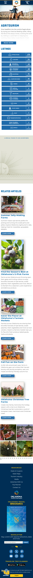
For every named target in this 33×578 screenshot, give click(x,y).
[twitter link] (16, 551)
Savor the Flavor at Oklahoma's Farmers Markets (12, 318)
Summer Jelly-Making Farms (13, 216)
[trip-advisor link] (22, 556)
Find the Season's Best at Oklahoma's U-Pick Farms (15, 273)
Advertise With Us (16, 482)
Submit (26, 542)
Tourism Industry (16, 476)
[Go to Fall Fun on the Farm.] (12, 352)
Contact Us (16, 487)
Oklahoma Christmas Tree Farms (15, 400)
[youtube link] (11, 556)
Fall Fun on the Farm (12, 362)
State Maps (16, 474)
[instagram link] (16, 556)
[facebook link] (11, 551)
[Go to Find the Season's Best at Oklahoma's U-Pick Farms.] (12, 254)
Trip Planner (16, 485)
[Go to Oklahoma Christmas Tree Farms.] (12, 389)
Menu (5, 1)
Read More (8, 43)
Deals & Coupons (16, 471)
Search (27, 1)
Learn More (6, 233)
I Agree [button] (16, 575)
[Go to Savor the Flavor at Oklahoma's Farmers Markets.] (12, 306)
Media (16, 479)
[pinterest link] (22, 551)
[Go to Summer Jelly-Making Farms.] (12, 204)
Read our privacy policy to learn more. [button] (20, 572)
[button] (5, 2)
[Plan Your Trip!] (5, 572)
